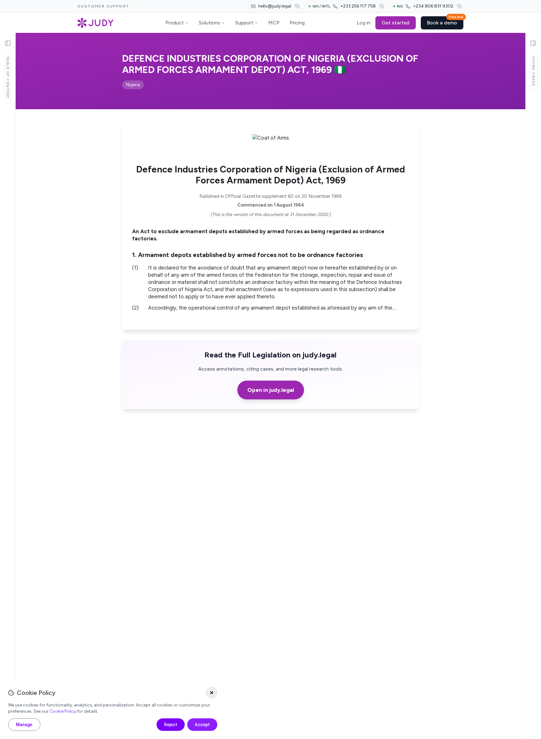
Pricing (297, 23)
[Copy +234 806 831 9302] (459, 6)
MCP (274, 23)
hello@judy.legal (274, 6)
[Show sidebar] (8, 43)
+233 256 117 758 (358, 6)
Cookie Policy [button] (62, 711)
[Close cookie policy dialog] (211, 692)
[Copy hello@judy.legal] (297, 6)
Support (244, 23)
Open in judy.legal (270, 390)
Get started (396, 23)
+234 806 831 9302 (433, 6)
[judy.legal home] (95, 23)
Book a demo (445, 21)
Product (174, 23)
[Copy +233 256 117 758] (382, 6)
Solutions (209, 23)
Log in (363, 23)
